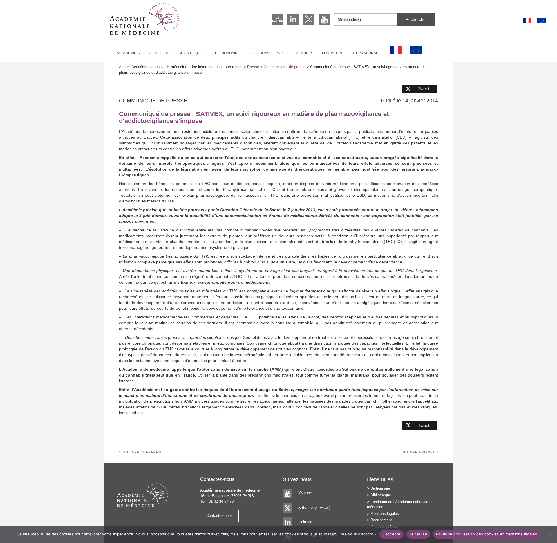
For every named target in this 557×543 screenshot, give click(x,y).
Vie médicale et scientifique (175, 53)
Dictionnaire (227, 53)
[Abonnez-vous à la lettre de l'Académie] (277, 19)
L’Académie (125, 53)
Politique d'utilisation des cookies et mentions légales (486, 534)
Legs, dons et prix (266, 53)
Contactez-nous (219, 515)
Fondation (332, 53)
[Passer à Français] (527, 20)
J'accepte (391, 534)
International (364, 53)
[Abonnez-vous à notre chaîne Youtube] (324, 19)
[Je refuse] (550, 534)
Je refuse (418, 534)
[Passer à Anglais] (541, 20)
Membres (304, 53)
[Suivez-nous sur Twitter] (308, 19)
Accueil (125, 67)
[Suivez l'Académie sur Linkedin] (293, 19)
